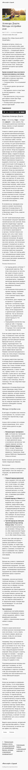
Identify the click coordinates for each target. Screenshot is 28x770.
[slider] (23, 112)
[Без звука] (19, 112)
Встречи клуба (7, 34)
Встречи (12, 732)
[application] (14, 112)
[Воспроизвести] (4, 112)
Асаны (5, 732)
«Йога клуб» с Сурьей (8, 2)
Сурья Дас (19, 32)
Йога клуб (14, 34)
